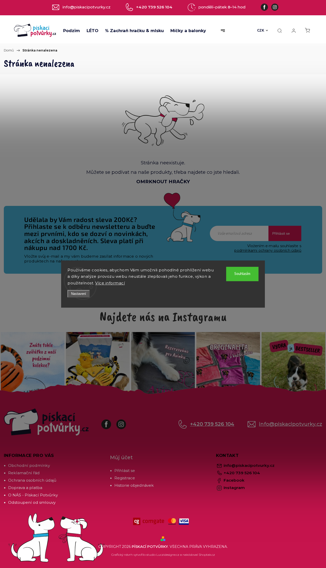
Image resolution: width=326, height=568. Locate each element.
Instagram (125, 421)
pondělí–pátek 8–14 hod (222, 7)
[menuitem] (71, 30)
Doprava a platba (25, 487)
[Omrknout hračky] (163, 120)
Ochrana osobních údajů (32, 480)
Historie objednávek (134, 485)
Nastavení (78, 294)
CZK (260, 30)
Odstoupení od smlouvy (32, 502)
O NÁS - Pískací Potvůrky (33, 495)
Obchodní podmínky (29, 465)
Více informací (110, 283)
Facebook (110, 421)
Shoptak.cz (207, 555)
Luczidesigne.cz (167, 555)
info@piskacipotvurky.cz (290, 424)
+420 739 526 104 (212, 424)
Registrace (124, 477)
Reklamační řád (24, 472)
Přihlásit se (281, 233)
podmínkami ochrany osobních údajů (267, 250)
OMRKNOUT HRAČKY (163, 181)
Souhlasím (242, 273)
